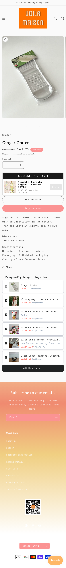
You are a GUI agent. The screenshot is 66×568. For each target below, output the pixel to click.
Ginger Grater (29, 285)
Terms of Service (16, 489)
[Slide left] (26, 127)
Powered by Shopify (42, 562)
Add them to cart (33, 368)
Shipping (6, 154)
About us (11, 441)
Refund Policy (14, 462)
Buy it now (33, 208)
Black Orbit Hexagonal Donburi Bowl (41, 356)
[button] (3, 18)
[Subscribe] (56, 417)
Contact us (12, 475)
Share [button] (9, 267)
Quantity (7, 159)
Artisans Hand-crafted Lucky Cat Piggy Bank (41, 311)
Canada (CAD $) (32, 546)
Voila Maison (28, 562)
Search (10, 448)
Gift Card (12, 468)
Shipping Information (19, 455)
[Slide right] (39, 127)
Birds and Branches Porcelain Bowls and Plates (41, 339)
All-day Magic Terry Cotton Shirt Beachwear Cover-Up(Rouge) (41, 299)
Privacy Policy (15, 482)
